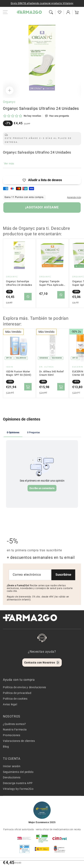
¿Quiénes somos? (14, 724)
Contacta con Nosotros (39, 662)
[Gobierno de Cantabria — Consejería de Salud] (59, 849)
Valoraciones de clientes (19, 740)
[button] (51, 12)
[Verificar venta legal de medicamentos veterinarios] (24, 849)
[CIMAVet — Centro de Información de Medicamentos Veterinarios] (59, 838)
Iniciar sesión (11, 766)
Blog (6, 746)
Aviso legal (10, 704)
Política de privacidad (17, 693)
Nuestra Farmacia (15, 729)
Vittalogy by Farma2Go (18, 788)
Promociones (11, 735)
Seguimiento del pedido (18, 771)
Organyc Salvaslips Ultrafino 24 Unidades (19, 283)
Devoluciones (11, 777)
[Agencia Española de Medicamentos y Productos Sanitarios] (24, 838)
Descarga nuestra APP (18, 783)
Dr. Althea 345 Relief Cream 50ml (51, 373)
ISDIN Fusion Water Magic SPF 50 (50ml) (18, 373)
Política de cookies (15, 698)
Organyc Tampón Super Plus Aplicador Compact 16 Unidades (52, 283)
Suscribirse (63, 574)
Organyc (9, 102)
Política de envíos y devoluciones (24, 687)
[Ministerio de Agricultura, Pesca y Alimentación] (42, 849)
